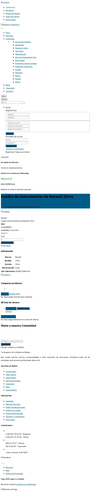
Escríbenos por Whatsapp (25, 484)
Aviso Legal (10, 419)
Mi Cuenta (10, 10)
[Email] (4, 462)
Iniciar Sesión (11, 377)
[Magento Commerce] (10, 24)
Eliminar (9, 311)
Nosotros (9, 35)
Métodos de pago (13, 404)
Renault (4, 218)
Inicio (8, 32)
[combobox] (12, 102)
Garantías (9, 401)
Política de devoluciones (15, 407)
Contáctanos (11, 371)
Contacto (9, 91)
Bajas (8, 85)
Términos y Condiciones (15, 416)
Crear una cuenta (12, 16)
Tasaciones (10, 88)
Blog (7, 470)
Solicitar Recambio (13, 381)
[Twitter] (3, 462)
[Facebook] (1, 462)
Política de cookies (13, 410)
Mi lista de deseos (13, 13)
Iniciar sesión (11, 19)
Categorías (10, 39)
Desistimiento (11, 390)
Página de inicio (12, 203)
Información (6, 245)
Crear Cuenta (11, 374)
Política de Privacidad (14, 413)
